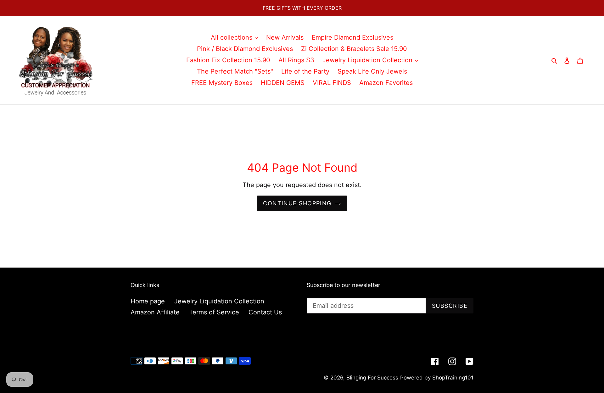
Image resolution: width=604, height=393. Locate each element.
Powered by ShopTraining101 (436, 377)
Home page (148, 301)
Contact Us (265, 312)
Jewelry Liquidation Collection (219, 301)
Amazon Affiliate (155, 312)
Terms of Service (214, 312)
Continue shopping (297, 203)
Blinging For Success (372, 377)
